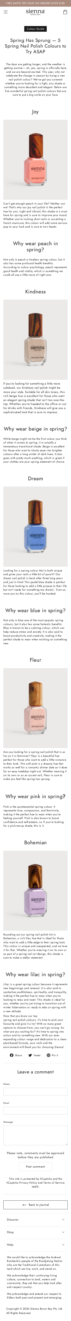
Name (6, 1084)
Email (6, 1103)
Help (10, 1245)
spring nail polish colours (19, 1020)
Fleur (34, 756)
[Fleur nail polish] (35, 708)
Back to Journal (38, 1205)
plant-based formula (15, 1043)
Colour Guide (35, 29)
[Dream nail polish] (35, 527)
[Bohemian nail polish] (35, 891)
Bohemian (9, 938)
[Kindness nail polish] (35, 340)
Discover (13, 1219)
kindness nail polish (35, 388)
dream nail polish (14, 578)
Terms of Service (53, 1183)
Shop (10, 1232)
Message (8, 1122)
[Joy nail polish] (35, 160)
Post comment (35, 1166)
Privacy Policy (28, 1183)
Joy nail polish (36, 207)
